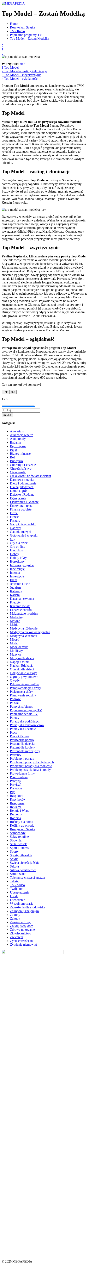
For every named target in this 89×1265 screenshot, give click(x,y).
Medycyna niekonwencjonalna (30, 632)
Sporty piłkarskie (21, 855)
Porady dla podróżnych (25, 721)
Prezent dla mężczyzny (25, 751)
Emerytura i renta (21, 505)
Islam (13, 580)
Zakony (15, 914)
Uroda (14, 896)
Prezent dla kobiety (22, 747)
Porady (14, 717)
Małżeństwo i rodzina (24, 613)
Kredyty (15, 602)
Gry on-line (17, 546)
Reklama (16, 807)
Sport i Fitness (19, 848)
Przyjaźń (15, 784)
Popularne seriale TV (24, 714)
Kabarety (16, 591)
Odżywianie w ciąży (23, 673)
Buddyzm (16, 461)
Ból (12, 457)
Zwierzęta (16, 937)
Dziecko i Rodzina (22, 494)
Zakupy (15, 918)
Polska (14, 702)
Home (14, 23)
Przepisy (15, 781)
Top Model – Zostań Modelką (29, 38)
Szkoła (14, 866)
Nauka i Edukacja (21, 665)
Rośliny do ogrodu (22, 825)
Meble (14, 624)
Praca (13, 732)
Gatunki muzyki (20, 531)
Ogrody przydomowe (24, 676)
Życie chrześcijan (21, 941)
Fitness (14, 517)
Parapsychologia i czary (25, 688)
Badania (15, 442)
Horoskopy (17, 561)
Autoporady (18, 438)
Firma (14, 513)
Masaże (15, 621)
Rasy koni (16, 795)
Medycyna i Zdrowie (23, 628)
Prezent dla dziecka (22, 743)
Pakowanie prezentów (24, 684)
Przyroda (16, 788)
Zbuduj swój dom (21, 926)
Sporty (14, 851)
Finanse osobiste (20, 509)
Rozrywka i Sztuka (22, 27)
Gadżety (15, 528)
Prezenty (15, 755)
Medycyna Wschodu (23, 636)
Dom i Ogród (19, 491)
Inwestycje (17, 576)
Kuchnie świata (20, 606)
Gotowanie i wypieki (23, 535)
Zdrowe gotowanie (22, 929)
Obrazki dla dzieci (22, 669)
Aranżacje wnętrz (21, 435)
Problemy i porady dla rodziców (31, 766)
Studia (14, 859)
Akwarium (17, 431)
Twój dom (16, 888)
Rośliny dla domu (21, 821)
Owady (15, 680)
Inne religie (17, 569)
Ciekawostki (18, 472)
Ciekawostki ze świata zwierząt (30, 476)
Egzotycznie (18, 498)
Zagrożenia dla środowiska (27, 907)
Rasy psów (17, 803)
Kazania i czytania (22, 598)
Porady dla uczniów (23, 729)
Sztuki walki (18, 874)
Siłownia (16, 840)
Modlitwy (16, 650)
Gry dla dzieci (19, 543)
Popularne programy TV (26, 35)
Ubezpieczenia (19, 892)
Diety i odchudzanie (23, 483)
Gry (12, 539)
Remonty (16, 814)
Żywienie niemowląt (23, 944)
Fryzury (15, 520)
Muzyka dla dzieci (22, 658)
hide (22, 63)
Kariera (15, 595)
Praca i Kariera (19, 736)
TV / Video (17, 885)
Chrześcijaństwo (20, 468)
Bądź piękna (18, 446)
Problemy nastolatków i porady (30, 769)
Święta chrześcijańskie (24, 862)
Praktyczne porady (22, 740)
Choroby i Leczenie (23, 464)
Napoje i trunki (20, 662)
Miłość (14, 639)
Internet (15, 572)
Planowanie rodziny (23, 695)
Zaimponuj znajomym (24, 911)
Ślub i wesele (18, 844)
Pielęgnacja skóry (21, 691)
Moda (14, 643)
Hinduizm (16, 550)
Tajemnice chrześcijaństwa (27, 877)
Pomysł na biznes (21, 706)
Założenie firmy (20, 922)
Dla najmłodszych (22, 487)
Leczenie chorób (21, 610)
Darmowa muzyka (22, 479)
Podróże (15, 699)
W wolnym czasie (21, 903)
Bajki (13, 450)
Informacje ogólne (22, 565)
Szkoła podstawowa (23, 870)
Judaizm (15, 587)
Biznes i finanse (20, 453)
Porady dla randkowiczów (27, 725)
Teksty (14, 881)
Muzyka (15, 654)
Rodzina (15, 818)
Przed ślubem (19, 777)
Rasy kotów (18, 799)
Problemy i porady (22, 758)
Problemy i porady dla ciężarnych (32, 762)
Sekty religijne (19, 836)
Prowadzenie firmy (22, 773)
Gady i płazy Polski (23, 524)
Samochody (17, 833)
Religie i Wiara (19, 810)
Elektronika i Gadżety (24, 502)
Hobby (14, 554)
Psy (12, 792)
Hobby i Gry (18, 557)
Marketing (16, 617)
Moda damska (19, 647)
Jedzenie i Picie (20, 583)
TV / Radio (17, 31)
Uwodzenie (17, 900)
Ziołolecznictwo (20, 933)
